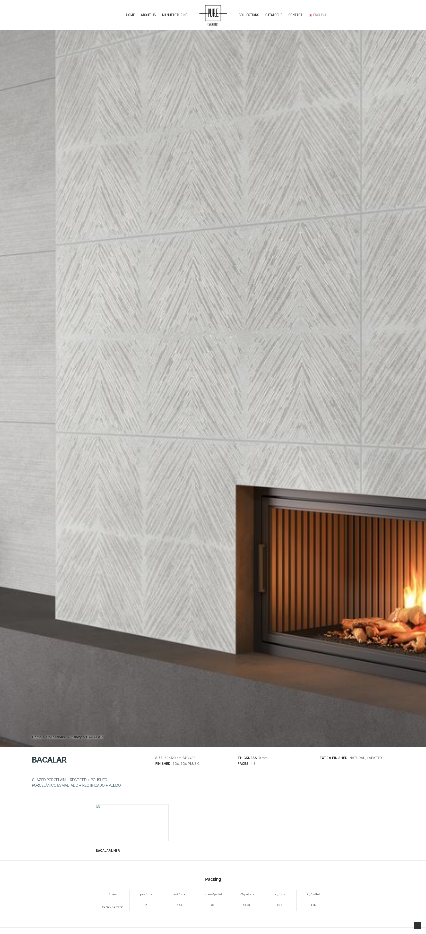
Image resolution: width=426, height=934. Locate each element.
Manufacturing (174, 15)
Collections (249, 15)
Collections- (56, 737)
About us (148, 15)
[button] (132, 823)
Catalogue (273, 15)
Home (130, 15)
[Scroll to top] (417, 925)
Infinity (76, 737)
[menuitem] (130, 15)
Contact (295, 15)
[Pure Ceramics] (213, 15)
